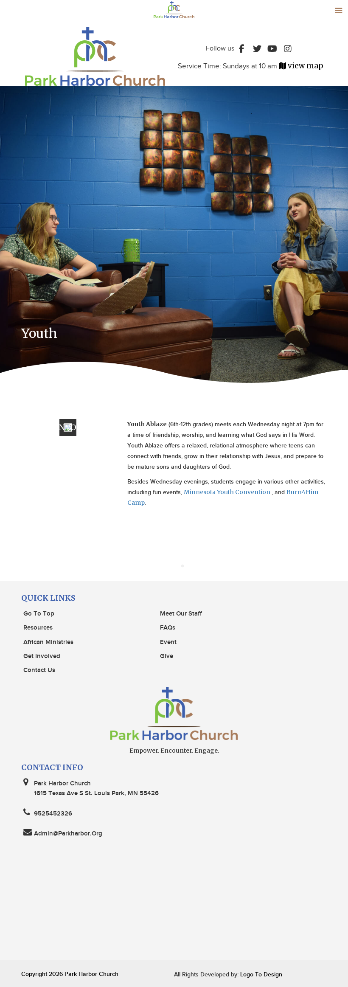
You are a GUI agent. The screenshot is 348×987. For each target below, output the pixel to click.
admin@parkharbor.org (68, 834)
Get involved (41, 656)
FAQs (167, 628)
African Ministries (48, 642)
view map (305, 65)
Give (166, 656)
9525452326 (53, 814)
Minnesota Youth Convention (228, 492)
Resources (38, 628)
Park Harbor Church (91, 974)
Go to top (38, 614)
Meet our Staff (181, 614)
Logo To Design (260, 974)
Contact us (39, 670)
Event (168, 642)
